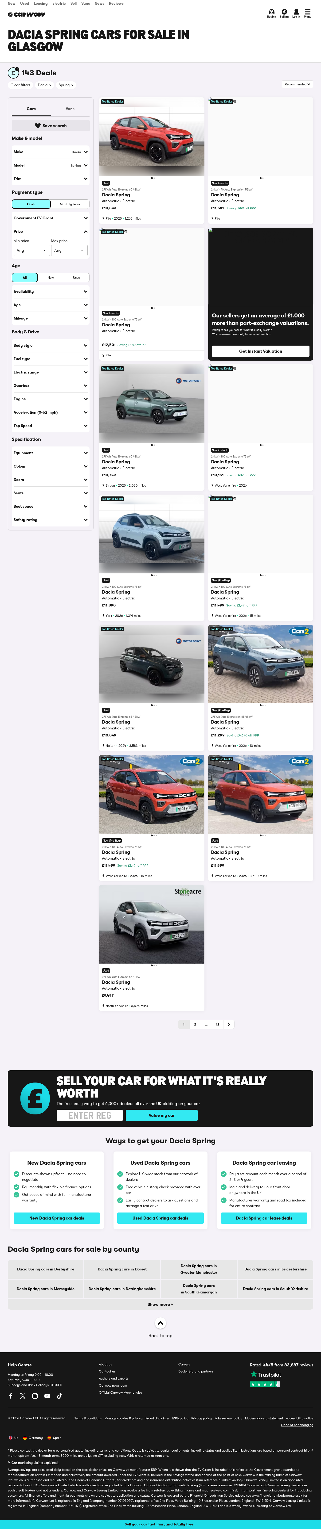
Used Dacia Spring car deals (160, 1218)
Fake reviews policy (228, 1418)
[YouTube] (47, 1397)
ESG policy (180, 1418)
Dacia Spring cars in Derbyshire (45, 1269)
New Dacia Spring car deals (56, 1218)
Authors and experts (113, 1378)
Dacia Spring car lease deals (264, 1218)
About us (105, 1364)
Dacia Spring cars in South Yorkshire (275, 1289)
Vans (85, 3)
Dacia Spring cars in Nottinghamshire (122, 1289)
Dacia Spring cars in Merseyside (45, 1289)
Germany (36, 1438)
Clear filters (20, 85)
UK (16, 1438)
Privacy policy (201, 1418)
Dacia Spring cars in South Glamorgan (199, 1289)
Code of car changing (297, 1425)
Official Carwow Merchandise (120, 1392)
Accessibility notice (299, 1418)
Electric (59, 3)
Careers (184, 1364)
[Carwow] (26, 14)
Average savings (19, 1470)
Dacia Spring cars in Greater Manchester (198, 1269)
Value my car (162, 1115)
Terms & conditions (88, 1418)
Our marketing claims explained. (35, 1462)
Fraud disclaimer (157, 1418)
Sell (73, 3)
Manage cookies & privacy (124, 1418)
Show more (159, 1304)
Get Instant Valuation (260, 351)
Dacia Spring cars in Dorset (122, 1269)
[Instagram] (35, 1397)
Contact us (107, 1371)
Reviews (116, 3)
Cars (31, 109)
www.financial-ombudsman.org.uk (277, 1495)
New (12, 3)
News (99, 3)
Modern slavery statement (264, 1418)
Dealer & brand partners (195, 1371)
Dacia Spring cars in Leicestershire (275, 1269)
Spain (57, 1438)
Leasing (41, 3)
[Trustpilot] (281, 1378)
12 (217, 1024)
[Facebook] (11, 1397)
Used (24, 3)
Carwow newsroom (113, 1385)
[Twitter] (23, 1397)
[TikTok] (59, 1397)
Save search (55, 125)
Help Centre (20, 1365)
